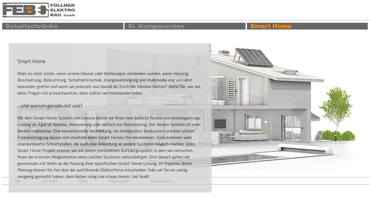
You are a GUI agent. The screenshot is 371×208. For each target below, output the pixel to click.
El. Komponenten (156, 26)
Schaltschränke (32, 26)
